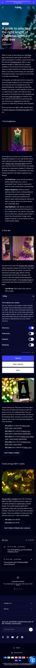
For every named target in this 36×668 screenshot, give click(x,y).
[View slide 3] (19, 589)
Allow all (18, 358)
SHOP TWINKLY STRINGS (11, 453)
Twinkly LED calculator (26, 266)
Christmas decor (15, 62)
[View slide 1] (15, 589)
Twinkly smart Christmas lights (15, 163)
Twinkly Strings (26, 280)
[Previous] (3, 2)
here (17, 273)
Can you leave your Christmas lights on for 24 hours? (16, 563)
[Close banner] (33, 296)
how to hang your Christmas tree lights (16, 110)
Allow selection (18, 364)
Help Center (19, 2)
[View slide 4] (21, 589)
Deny (18, 370)
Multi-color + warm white (13, 428)
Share (6, 540)
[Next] (33, 2)
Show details (26, 352)
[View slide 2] (17, 589)
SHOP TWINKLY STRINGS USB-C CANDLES (17, 528)
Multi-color (26, 426)
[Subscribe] (31, 629)
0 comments (31, 540)
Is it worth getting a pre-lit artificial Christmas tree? (20, 551)
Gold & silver (26, 433)
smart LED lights (14, 96)
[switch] (31, 333)
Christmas (5, 23)
